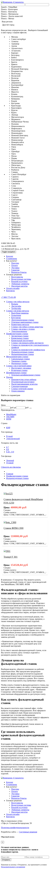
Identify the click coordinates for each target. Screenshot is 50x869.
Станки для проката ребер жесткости (27, 343)
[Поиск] (30, 408)
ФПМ (8, 419)
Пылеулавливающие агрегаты (24, 384)
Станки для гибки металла (17, 301)
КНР (8, 428)
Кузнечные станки (19, 370)
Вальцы (14, 304)
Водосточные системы (21, 279)
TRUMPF (10, 417)
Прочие (9, 377)
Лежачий (10, 460)
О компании (11, 258)
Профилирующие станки (17, 334)
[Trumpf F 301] (7, 551)
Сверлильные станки (20, 359)
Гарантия (15, 270)
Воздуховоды (17, 277)
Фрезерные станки (19, 363)
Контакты (10, 291)
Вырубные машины (20, 313)
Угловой (9, 463)
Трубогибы (16, 308)
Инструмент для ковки (21, 368)
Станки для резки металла (17, 311)
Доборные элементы (20, 284)
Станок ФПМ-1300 (13, 528)
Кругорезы (16, 318)
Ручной (9, 436)
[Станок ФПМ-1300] (10, 522)
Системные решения (28, 832)
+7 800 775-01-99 (8, 297)
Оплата (14, 265)
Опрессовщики (18, 391)
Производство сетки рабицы (23, 379)
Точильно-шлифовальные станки (25, 375)
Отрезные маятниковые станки (24, 322)
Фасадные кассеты (19, 286)
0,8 (7, 449)
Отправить (6, 860)
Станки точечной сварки (22, 389)
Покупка (15, 263)
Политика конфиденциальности (15, 827)
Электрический (13, 438)
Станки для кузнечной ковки (19, 366)
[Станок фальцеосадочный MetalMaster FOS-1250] (8, 493)
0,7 (7, 447)
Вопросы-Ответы (19, 272)
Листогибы (16, 306)
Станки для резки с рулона (23, 329)
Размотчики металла (20, 324)
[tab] (25, 405)
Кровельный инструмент (22, 340)
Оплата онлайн (12, 288)
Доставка (15, 268)
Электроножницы (19, 331)
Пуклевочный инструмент (22, 382)
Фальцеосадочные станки (22, 352)
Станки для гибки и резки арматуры (27, 327)
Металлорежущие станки (17, 356)
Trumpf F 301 (11, 557)
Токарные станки (18, 361)
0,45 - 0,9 (10, 452)
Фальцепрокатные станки (22, 354)
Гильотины (16, 315)
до (15, 407)
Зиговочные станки (19, 336)
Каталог (9, 256)
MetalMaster (11, 414)
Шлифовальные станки (16, 373)
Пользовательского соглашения (13, 867)
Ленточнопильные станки (22, 320)
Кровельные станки (20, 338)
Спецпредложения (19, 386)
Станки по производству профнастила (28, 350)
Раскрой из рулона (19, 281)
